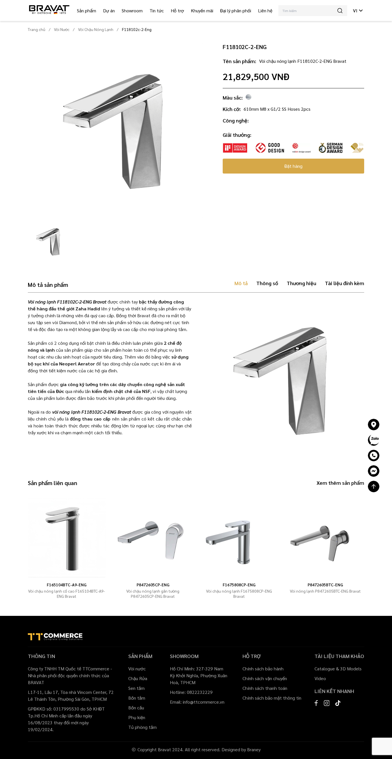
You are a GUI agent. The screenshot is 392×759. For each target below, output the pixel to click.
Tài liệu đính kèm (344, 283)
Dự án (109, 10)
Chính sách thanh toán (264, 688)
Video (320, 678)
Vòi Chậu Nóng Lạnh (95, 29)
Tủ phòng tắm (142, 727)
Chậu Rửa (137, 678)
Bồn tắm (136, 698)
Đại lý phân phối (235, 10)
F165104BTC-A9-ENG (66, 584)
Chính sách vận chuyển (264, 678)
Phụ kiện (136, 717)
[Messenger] (373, 471)
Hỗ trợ (177, 10)
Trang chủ (36, 29)
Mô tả (241, 283)
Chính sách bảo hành (263, 668)
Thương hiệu (301, 283)
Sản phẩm (86, 10)
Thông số (267, 283)
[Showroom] (373, 424)
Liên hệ (265, 10)
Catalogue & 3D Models (338, 668)
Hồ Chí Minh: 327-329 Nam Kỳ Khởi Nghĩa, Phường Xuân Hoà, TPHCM (198, 675)
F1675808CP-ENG (239, 584)
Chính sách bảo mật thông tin (271, 698)
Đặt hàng (293, 166)
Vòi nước (137, 668)
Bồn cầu (136, 707)
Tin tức (157, 10)
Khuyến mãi (202, 10)
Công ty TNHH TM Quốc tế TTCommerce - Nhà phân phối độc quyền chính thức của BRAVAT (70, 675)
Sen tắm (136, 688)
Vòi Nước (61, 29)
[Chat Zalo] (373, 440)
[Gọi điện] (373, 455)
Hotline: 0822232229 (191, 692)
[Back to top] (373, 486)
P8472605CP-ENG (153, 584)
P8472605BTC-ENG (325, 584)
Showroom (132, 10)
